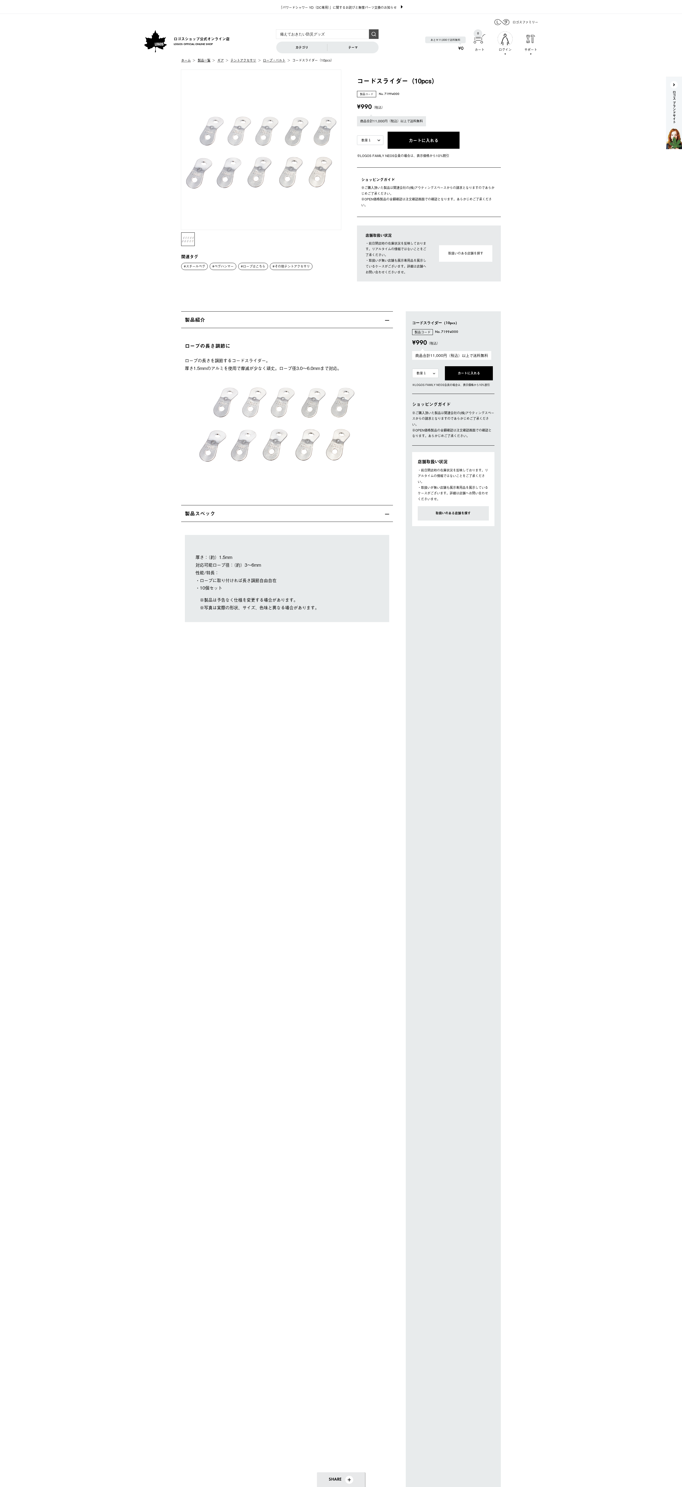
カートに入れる (469, 373)
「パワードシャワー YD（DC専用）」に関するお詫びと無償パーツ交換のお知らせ (338, 7)
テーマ (353, 47)
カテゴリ (301, 47)
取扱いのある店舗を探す (465, 253)
